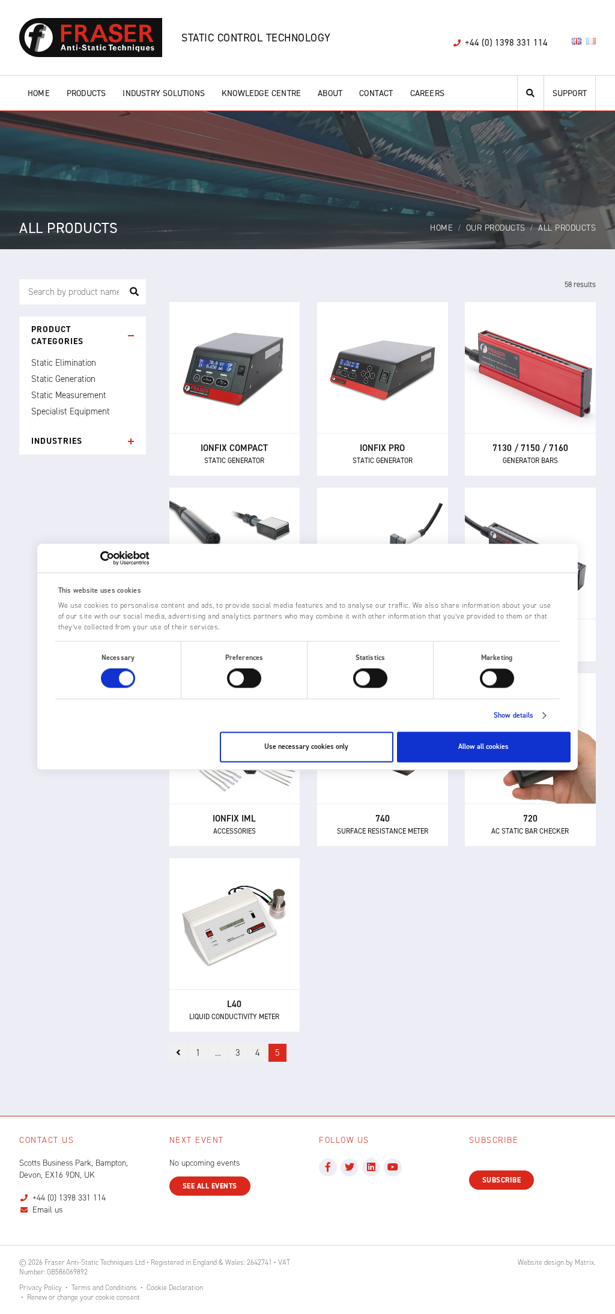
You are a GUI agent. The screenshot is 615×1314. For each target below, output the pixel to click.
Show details (513, 716)
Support (570, 93)
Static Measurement (68, 395)
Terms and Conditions (104, 1287)
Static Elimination (63, 363)
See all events (210, 1186)
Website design (541, 1262)
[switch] (244, 678)
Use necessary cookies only (306, 747)
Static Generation (63, 379)
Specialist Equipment (70, 411)
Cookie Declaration (175, 1287)
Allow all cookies (483, 747)
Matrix (584, 1262)
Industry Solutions (164, 93)
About (330, 93)
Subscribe (501, 1180)
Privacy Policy (40, 1287)
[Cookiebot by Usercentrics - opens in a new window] (97, 558)
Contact (376, 93)
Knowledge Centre (261, 93)
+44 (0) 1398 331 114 (69, 1197)
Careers (427, 93)
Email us (47, 1210)
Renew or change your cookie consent (83, 1297)
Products (86, 93)
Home (39, 93)
